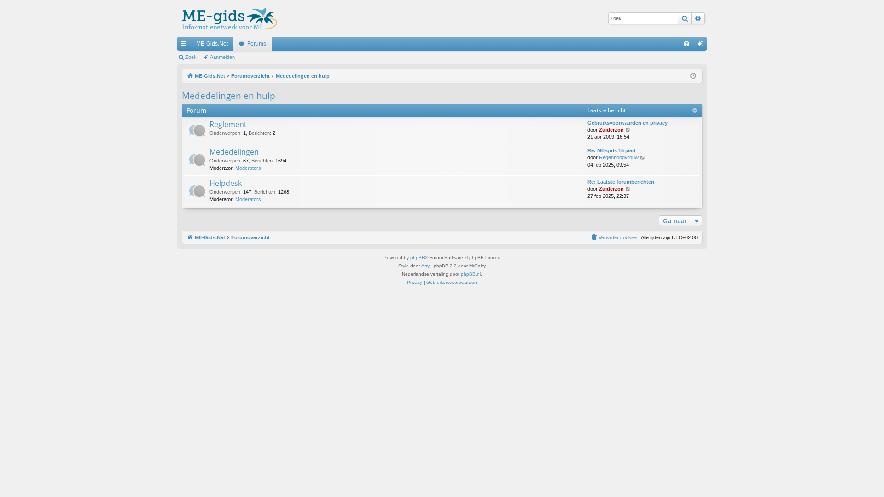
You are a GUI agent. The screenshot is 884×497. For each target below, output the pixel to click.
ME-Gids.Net (212, 43)
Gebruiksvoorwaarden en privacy (627, 123)
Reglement (228, 124)
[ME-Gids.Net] (227, 18)
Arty (425, 265)
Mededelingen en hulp (228, 96)
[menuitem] (686, 44)
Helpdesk (225, 183)
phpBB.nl (471, 274)
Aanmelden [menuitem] (702, 45)
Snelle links (185, 45)
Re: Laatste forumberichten (620, 182)
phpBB (417, 257)
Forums (256, 43)
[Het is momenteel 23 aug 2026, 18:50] (693, 76)
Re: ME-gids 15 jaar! (611, 150)
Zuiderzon (611, 130)
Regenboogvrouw (619, 157)
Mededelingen (234, 152)
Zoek (191, 57)
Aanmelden (222, 57)
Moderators (248, 168)
